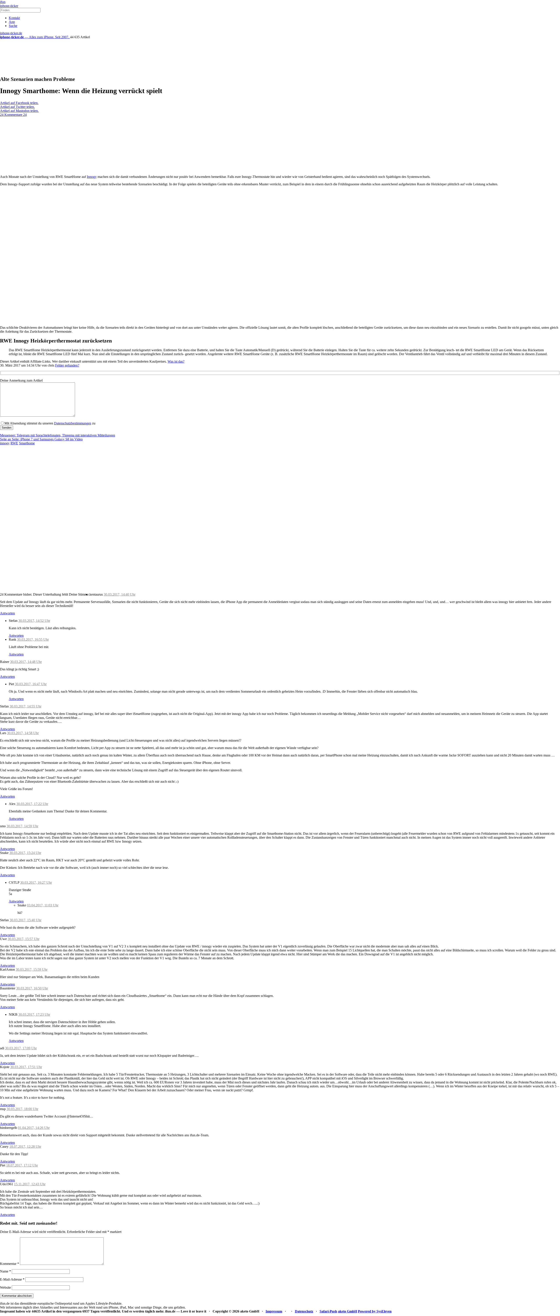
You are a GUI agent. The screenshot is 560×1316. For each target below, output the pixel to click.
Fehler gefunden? (67, 365)
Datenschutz (304, 1311)
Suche (13, 26)
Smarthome (27, 443)
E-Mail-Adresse (12, 1279)
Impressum (274, 1311)
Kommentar (9, 1264)
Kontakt (14, 18)
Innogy (92, 177)
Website (5, 1287)
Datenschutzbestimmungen (72, 423)
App (12, 22)
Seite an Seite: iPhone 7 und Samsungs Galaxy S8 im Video (41, 439)
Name (5, 1271)
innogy (5, 443)
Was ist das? (176, 361)
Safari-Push (328, 1311)
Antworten (7, 613)
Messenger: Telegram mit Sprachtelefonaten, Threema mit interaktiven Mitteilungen (57, 435)
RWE (14, 443)
